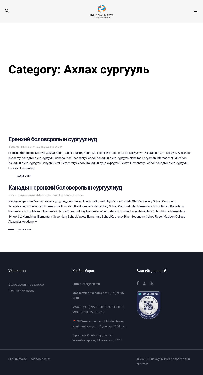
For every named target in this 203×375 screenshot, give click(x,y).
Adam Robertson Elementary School (60, 195)
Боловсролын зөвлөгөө (26, 284)
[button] (7, 11)
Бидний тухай (17, 359)
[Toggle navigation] (166, 11)
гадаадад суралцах (49, 146)
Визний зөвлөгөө (21, 291)
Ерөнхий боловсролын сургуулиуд (101, 157)
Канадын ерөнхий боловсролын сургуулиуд (101, 208)
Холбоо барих (40, 359)
